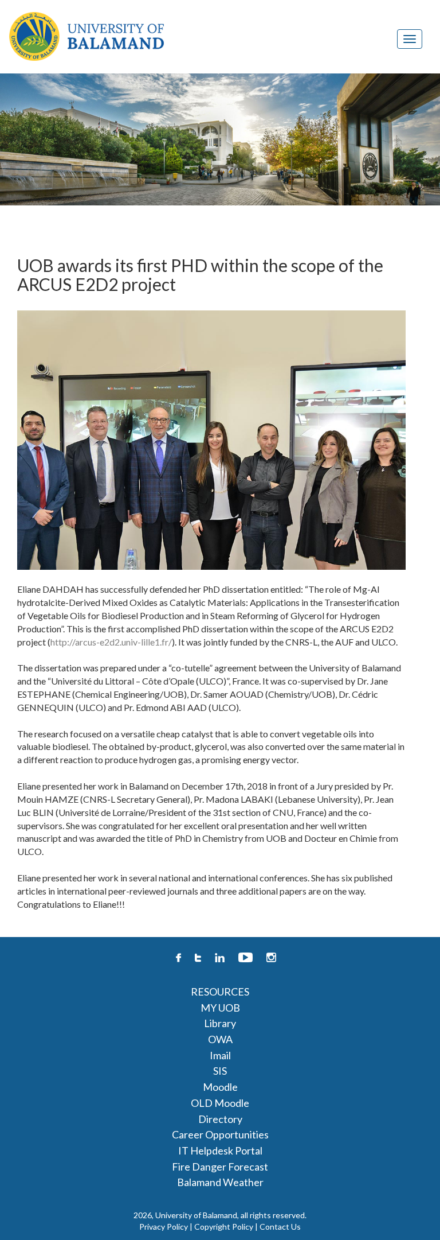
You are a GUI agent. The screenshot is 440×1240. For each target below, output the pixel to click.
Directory (220, 1119)
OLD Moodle (220, 1103)
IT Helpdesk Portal (220, 1150)
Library (220, 1023)
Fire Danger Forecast (220, 1166)
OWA (220, 1039)
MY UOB (220, 1007)
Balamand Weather (220, 1182)
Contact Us (280, 1226)
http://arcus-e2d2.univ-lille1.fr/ (111, 641)
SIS (220, 1070)
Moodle (220, 1086)
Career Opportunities (220, 1134)
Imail (220, 1055)
